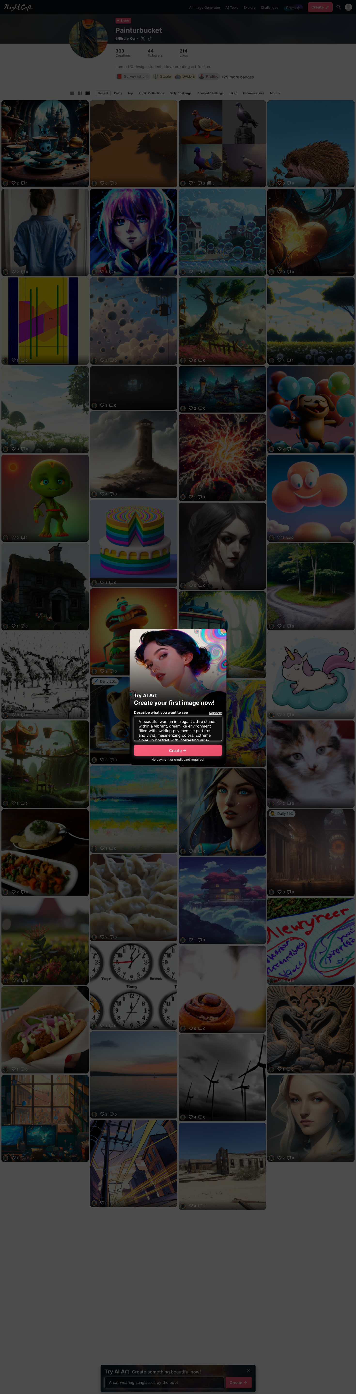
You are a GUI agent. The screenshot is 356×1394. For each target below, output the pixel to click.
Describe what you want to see (161, 712)
